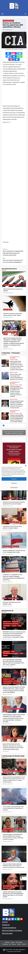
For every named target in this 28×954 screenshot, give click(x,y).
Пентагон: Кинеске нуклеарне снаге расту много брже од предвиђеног (13, 260)
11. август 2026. (7, 666)
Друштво (12, 372)
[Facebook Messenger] (17, 59)
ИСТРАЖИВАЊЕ (6, 625)
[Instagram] (14, 53)
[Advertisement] (14, 95)
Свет (18, 285)
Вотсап (14, 944)
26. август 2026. (7, 530)
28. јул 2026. (6, 751)
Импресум (6, 925)
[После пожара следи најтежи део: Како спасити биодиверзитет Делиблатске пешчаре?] (5, 375)
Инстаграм (19, 942)
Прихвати (14, 479)
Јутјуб (19, 944)
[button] (25, 465)
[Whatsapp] (19, 56)
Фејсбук (7, 942)
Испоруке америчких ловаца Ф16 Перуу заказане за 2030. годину (12, 314)
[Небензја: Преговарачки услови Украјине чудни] (14, 592)
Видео (13, 651)
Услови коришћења (9, 927)
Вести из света (7, 933)
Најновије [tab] (6, 353)
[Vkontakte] (14, 56)
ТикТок (24, 944)
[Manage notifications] (4, 950)
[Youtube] (21, 919)
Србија (5, 334)
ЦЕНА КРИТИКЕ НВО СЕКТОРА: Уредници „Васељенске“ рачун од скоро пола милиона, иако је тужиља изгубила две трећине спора (13, 746)
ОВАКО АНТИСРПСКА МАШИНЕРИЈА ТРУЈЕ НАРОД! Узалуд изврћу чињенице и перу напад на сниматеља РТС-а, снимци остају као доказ (16, 365)
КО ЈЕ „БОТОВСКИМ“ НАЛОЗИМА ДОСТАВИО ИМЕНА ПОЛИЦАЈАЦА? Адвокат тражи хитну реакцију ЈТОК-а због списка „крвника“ (13, 662)
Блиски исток (12, 285)
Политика (12, 359)
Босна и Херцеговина (8, 332)
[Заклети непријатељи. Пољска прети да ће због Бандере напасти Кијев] (14, 540)
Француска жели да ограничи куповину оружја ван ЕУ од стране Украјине (14, 503)
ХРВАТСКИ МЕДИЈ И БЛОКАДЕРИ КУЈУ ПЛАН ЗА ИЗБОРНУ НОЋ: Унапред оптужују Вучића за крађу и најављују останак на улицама (16, 391)
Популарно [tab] (16, 353)
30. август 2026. (8, 317)
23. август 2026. (7, 639)
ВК (10, 944)
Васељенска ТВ (15, 621)
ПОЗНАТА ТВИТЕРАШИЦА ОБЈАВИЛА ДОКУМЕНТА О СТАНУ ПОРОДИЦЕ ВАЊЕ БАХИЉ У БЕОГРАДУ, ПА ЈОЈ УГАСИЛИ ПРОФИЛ (16, 418)
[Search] (25, 14)
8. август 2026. (7, 723)
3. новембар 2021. (8, 29)
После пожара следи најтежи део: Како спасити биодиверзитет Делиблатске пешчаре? (16, 377)
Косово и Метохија (7, 683)
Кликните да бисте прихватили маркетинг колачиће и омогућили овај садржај (14, 432)
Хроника (5, 655)
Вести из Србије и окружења (12, 930)
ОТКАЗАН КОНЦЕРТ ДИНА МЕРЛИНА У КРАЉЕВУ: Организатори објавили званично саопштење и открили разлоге (16, 404)
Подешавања (14, 487)
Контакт (5, 922)
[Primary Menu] (3, 14)
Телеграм (5, 944)
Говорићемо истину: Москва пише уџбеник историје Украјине (12, 527)
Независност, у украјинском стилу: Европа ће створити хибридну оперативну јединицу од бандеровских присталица (13, 577)
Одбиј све (14, 483)
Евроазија (11, 20)
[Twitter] (19, 53)
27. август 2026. (7, 506)
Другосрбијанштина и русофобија (15, 357)
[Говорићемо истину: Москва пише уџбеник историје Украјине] (14, 516)
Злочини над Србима (7, 681)
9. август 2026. (7, 694)
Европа (5, 498)
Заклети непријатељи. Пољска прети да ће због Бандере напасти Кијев (14, 551)
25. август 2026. (7, 582)
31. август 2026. (8, 292)
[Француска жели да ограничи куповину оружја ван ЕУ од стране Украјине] (14, 492)
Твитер (12, 942)
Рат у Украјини (11, 498)
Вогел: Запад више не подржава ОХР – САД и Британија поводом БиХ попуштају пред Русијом (13, 252)
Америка (5, 20)
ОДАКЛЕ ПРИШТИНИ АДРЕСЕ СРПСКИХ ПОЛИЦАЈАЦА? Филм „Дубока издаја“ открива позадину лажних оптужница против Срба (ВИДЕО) (14, 689)
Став (4, 627)
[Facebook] (8, 53)
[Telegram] (8, 56)
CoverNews (10, 951)
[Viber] (11, 59)
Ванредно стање (6, 621)
